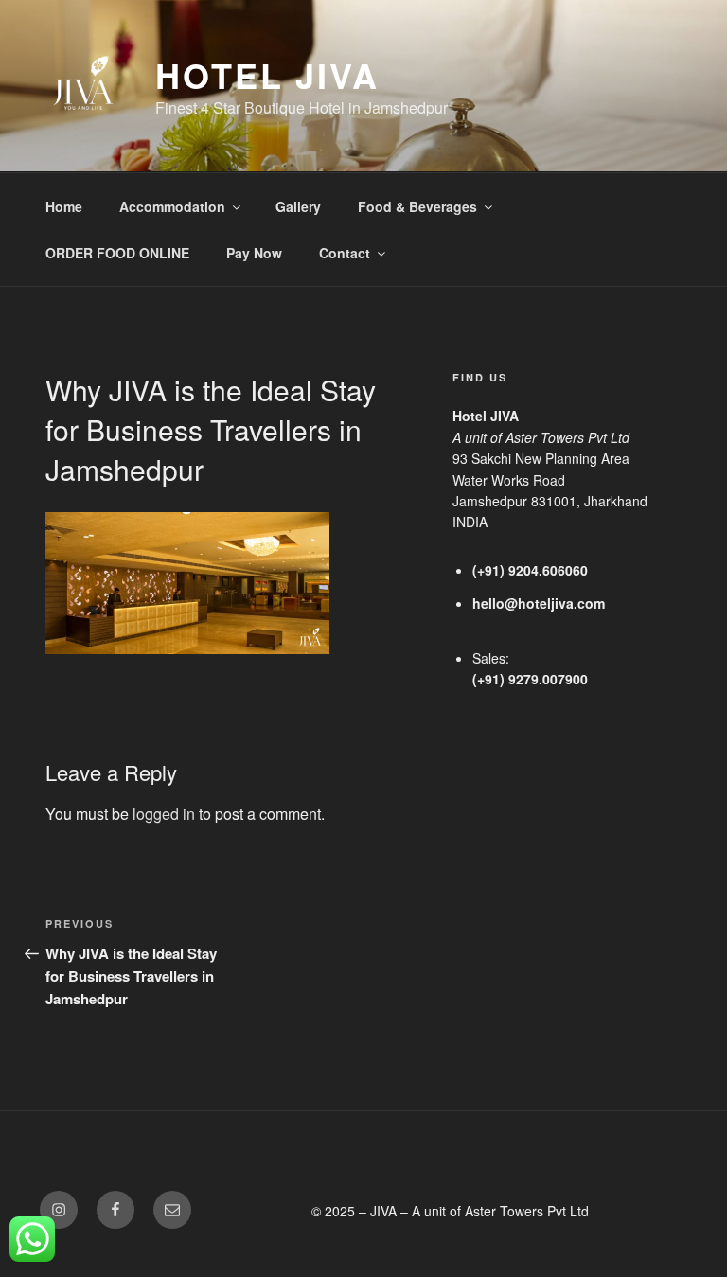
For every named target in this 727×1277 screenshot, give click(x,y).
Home (63, 206)
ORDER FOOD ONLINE (117, 252)
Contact (344, 252)
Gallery (298, 206)
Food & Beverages (417, 206)
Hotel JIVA (267, 74)
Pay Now (254, 252)
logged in (164, 814)
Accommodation (172, 206)
